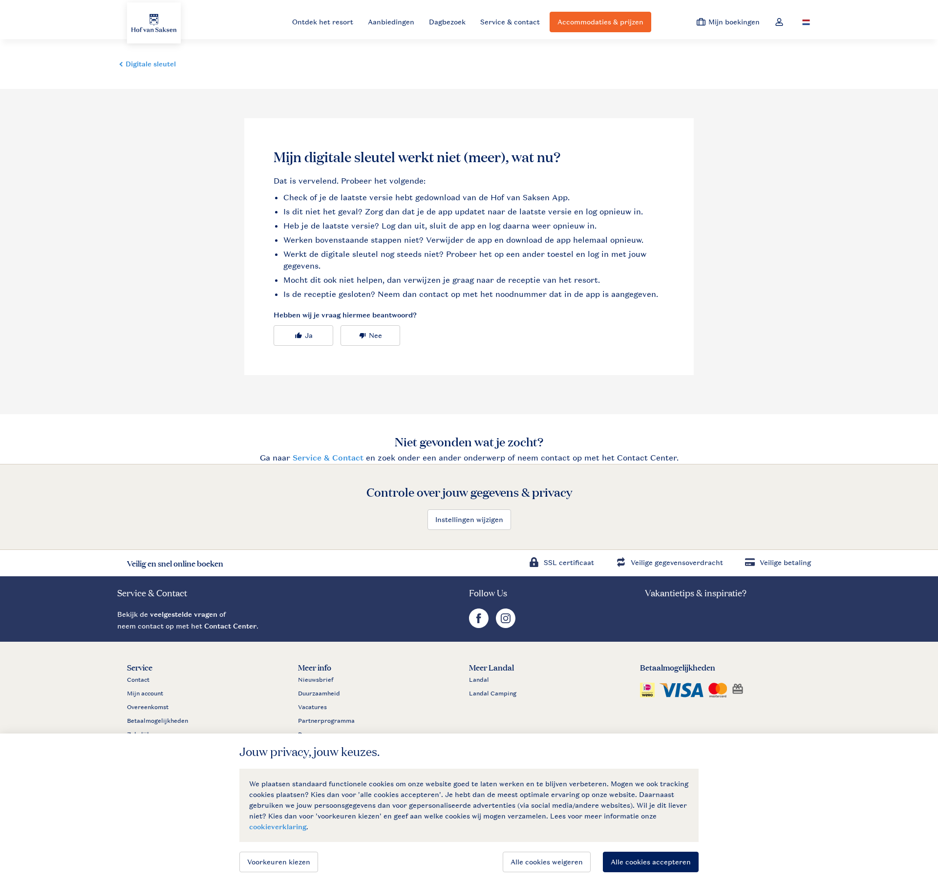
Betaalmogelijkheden (157, 721)
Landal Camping (492, 693)
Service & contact (510, 21)
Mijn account (145, 693)
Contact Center (230, 625)
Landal (479, 680)
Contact (138, 680)
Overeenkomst (148, 707)
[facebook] (480, 625)
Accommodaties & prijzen (600, 21)
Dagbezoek (447, 21)
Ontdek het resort (322, 21)
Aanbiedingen (391, 21)
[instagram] (505, 625)
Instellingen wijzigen (469, 519)
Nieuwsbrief (315, 680)
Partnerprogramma (326, 721)
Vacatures (312, 707)
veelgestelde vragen (183, 614)
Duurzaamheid (319, 693)
